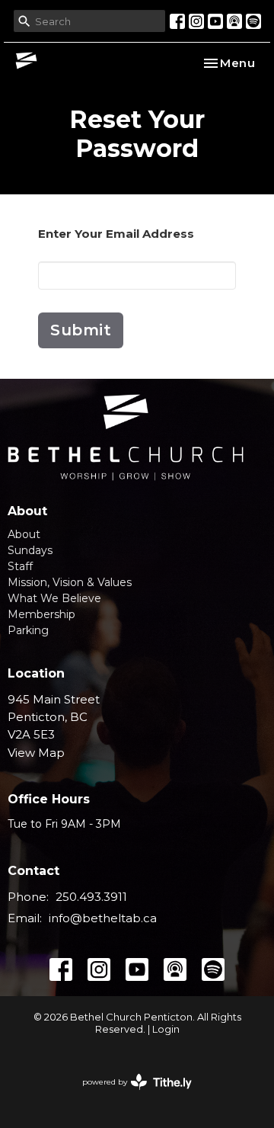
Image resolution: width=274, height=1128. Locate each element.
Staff (20, 566)
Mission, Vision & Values (70, 582)
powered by (129, 1095)
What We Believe (54, 598)
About (24, 534)
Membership (41, 614)
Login (166, 1029)
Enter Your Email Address (116, 233)
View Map (36, 752)
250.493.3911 (91, 896)
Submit (80, 330)
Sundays (30, 550)
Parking (28, 630)
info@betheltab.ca (103, 918)
